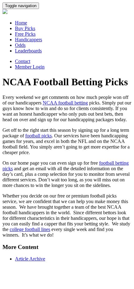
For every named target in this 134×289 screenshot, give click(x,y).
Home (21, 22)
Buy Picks (25, 28)
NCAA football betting (65, 102)
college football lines (30, 229)
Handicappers (28, 39)
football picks (38, 135)
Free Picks (25, 34)
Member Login (30, 66)
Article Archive (30, 258)
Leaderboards (28, 50)
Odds (20, 45)
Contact (22, 61)
